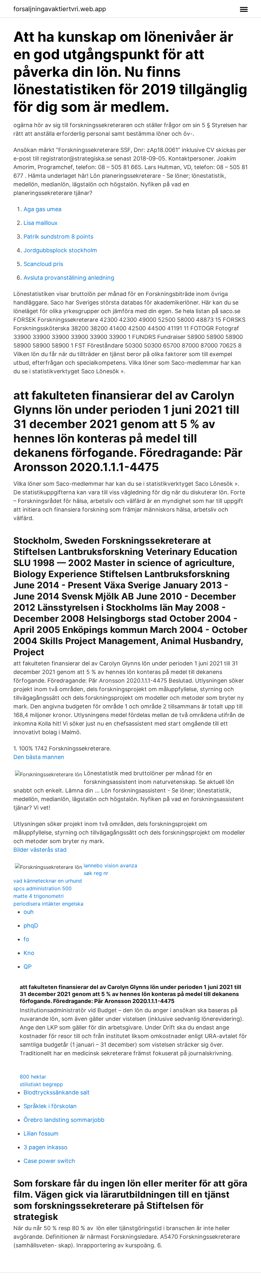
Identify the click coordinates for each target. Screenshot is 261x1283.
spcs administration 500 (42, 888)
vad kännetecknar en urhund (47, 881)
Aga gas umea (42, 209)
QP (28, 966)
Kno (29, 953)
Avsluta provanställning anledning (69, 277)
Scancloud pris (43, 264)
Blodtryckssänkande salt (57, 1092)
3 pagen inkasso (45, 1147)
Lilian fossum (41, 1133)
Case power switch (49, 1161)
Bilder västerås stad (40, 849)
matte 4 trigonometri (38, 896)
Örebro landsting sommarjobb (64, 1119)
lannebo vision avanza (110, 865)
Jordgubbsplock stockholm (60, 250)
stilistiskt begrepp (41, 1084)
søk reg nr (96, 873)
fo (26, 939)
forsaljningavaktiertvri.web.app (59, 9)
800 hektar (33, 1076)
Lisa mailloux (41, 222)
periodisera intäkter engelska (48, 903)
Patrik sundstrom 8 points (58, 236)
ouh (29, 911)
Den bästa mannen (38, 757)
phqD (31, 925)
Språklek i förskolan (50, 1106)
